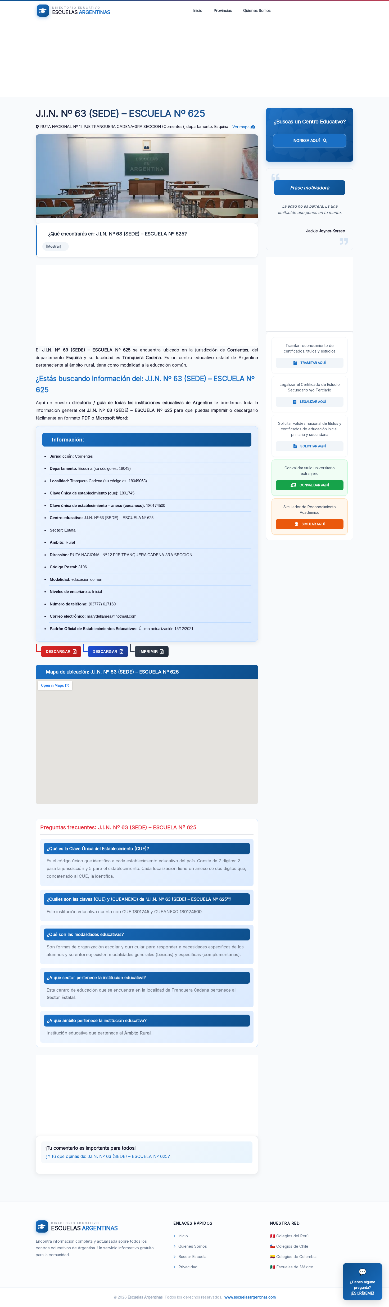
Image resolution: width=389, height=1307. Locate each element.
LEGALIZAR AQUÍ (313, 402)
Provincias (223, 10)
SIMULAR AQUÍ (313, 524)
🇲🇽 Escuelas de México (291, 1266)
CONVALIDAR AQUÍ (314, 485)
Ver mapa (241, 126)
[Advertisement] (194, 60)
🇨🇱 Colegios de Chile (289, 1246)
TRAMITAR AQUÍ (313, 363)
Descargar (58, 651)
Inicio (197, 10)
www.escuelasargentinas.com (250, 1297)
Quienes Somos (257, 10)
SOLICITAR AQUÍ (313, 446)
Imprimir (148, 651)
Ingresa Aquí (306, 140)
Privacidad (187, 1266)
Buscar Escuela (192, 1256)
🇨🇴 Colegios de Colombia (293, 1256)
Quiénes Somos (192, 1246)
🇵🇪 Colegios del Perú (289, 1235)
